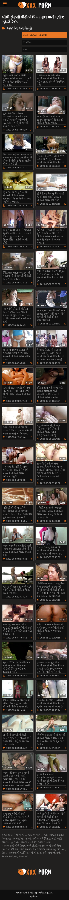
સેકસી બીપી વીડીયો (27, 893)
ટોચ (25, 49)
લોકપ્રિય (27, 42)
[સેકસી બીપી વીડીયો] (34, 8)
